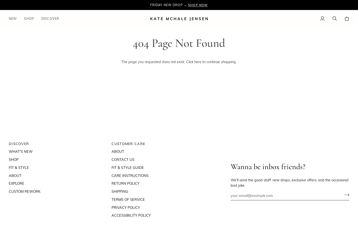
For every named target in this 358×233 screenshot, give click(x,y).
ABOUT (15, 175)
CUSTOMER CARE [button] (128, 144)
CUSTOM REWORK (24, 191)
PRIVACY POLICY (126, 207)
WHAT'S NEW (21, 151)
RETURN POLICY (126, 183)
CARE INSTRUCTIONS (130, 175)
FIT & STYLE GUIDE (128, 167)
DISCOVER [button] (19, 144)
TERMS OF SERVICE (128, 199)
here (197, 61)
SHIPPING (120, 191)
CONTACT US (123, 159)
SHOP (14, 159)
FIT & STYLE (19, 167)
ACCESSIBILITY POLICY (131, 215)
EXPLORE (16, 183)
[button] (29, 18)
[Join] (345, 195)
